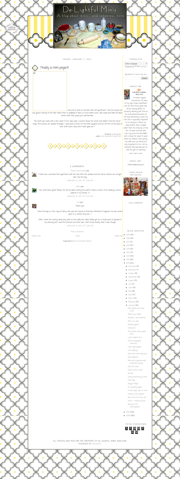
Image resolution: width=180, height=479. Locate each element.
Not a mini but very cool (137, 397)
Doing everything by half (137, 377)
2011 (128, 263)
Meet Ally (131, 380)
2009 (128, 415)
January (131, 305)
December (132, 266)
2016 (128, 245)
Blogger (96, 444)
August (131, 280)
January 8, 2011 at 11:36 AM (80, 226)
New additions (133, 357)
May (130, 291)
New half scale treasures (137, 353)
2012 (128, 259)
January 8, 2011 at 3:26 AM (80, 180)
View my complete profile (135, 153)
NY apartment (116, 136)
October (131, 273)
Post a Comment (77, 232)
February (132, 302)
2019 (128, 235)
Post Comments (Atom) (82, 241)
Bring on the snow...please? (134, 405)
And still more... (133, 366)
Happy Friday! (133, 383)
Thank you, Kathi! (134, 314)
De (78, 202)
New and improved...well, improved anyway (137, 361)
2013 (128, 256)
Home (78, 236)
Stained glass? (133, 324)
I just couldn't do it (135, 337)
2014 (128, 252)
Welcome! (131, 328)
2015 (128, 249)
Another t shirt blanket (137, 318)
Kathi (78, 186)
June (130, 287)
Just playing (132, 350)
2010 (128, 412)
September (132, 277)
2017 (128, 242)
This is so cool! (133, 321)
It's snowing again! (135, 387)
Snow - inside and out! (136, 401)
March (131, 298)
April (130, 295)
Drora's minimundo (78, 171)
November (132, 270)
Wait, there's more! (135, 370)
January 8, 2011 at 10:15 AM (80, 196)
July (130, 284)
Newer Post (36, 236)
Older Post (119, 236)
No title (130, 373)
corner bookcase (106, 136)
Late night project (134, 347)
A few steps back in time (137, 390)
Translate (142, 67)
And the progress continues (134, 342)
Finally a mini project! (136, 394)
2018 (128, 238)
